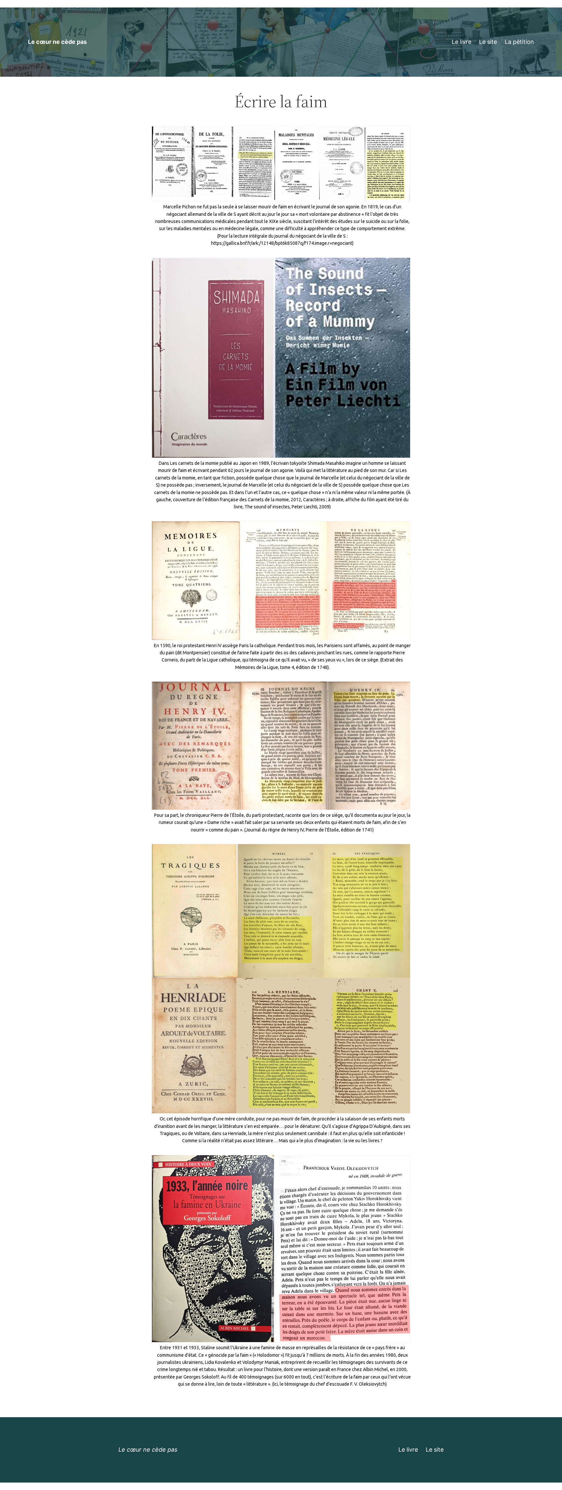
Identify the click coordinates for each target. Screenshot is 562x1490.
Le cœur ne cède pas (57, 41)
